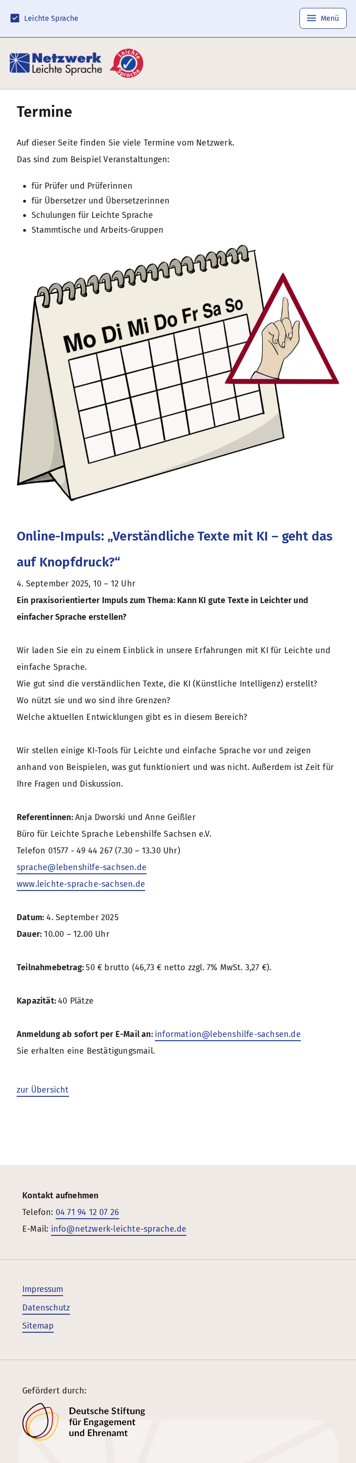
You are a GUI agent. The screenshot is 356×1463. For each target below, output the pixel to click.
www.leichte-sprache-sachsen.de (81, 884)
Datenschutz (46, 1308)
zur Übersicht (43, 1090)
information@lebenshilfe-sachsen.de (228, 1034)
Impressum (42, 1289)
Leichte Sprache (51, 18)
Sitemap (38, 1326)
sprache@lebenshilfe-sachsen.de (81, 867)
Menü (329, 18)
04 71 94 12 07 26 (87, 1212)
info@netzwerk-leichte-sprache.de (118, 1229)
